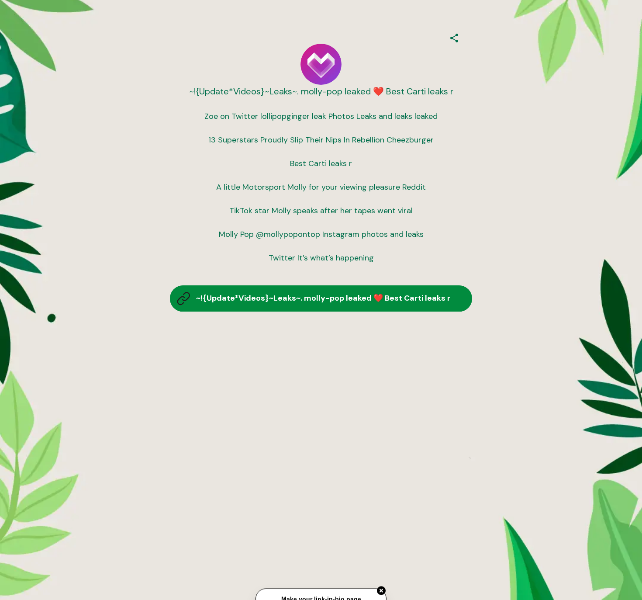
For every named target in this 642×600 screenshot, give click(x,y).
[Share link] (454, 36)
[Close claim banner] (381, 591)
